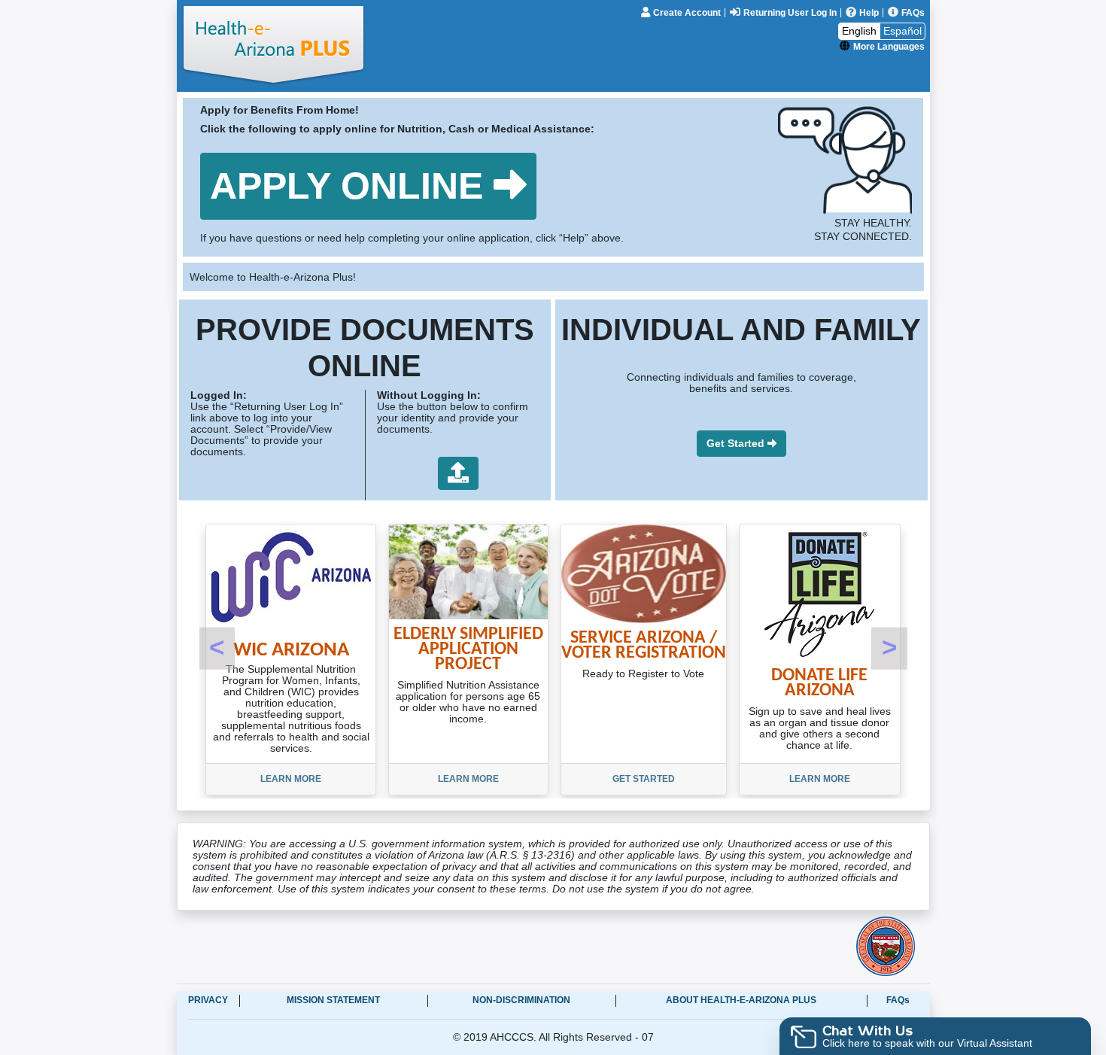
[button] (368, 186)
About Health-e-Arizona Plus (741, 1000)
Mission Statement (333, 1000)
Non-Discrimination (521, 1000)
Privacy (208, 1000)
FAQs (898, 1000)
